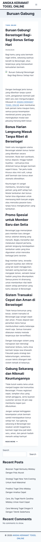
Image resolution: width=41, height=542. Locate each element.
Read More (11, 442)
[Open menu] (36, 4)
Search (6, 450)
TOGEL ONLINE (10, 25)
